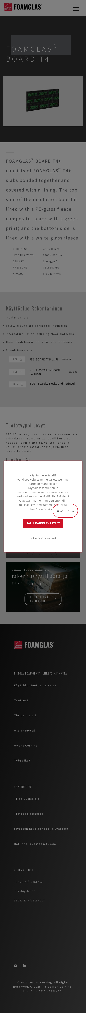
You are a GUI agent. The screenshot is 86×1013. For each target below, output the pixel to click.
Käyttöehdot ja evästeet (43, 508)
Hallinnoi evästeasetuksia (43, 538)
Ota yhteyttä (65, 511)
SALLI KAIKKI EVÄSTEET (43, 523)
